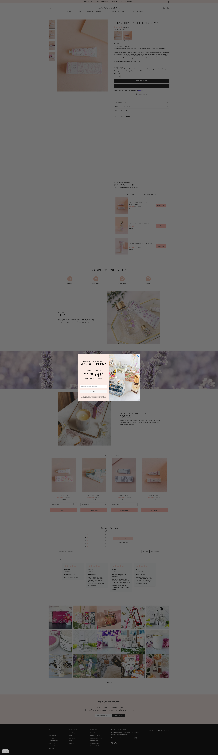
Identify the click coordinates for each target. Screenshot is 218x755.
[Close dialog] (138, 356)
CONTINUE (93, 391)
